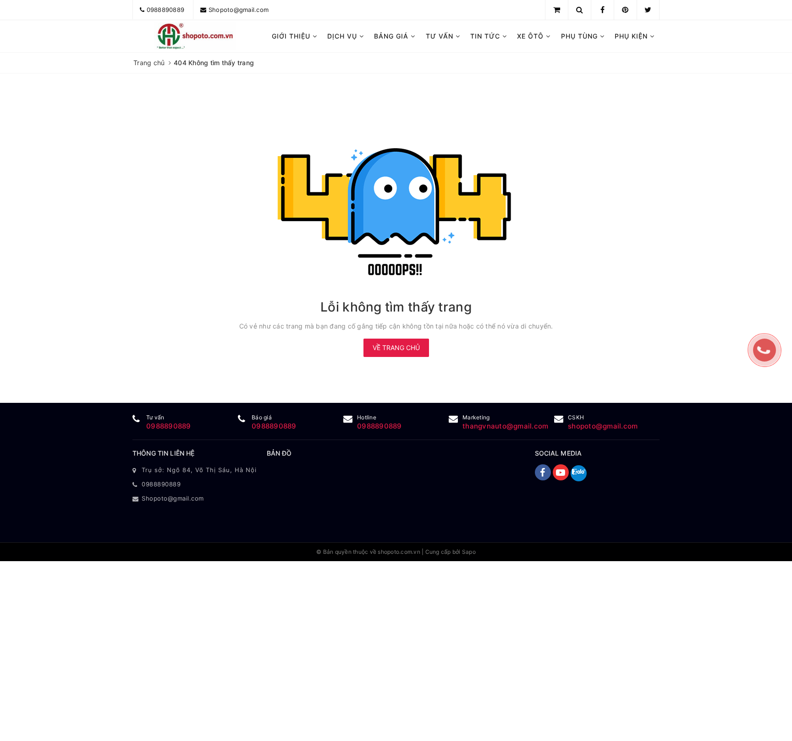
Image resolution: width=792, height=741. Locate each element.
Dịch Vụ (343, 36)
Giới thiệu (292, 36)
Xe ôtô (531, 36)
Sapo (469, 551)
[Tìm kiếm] (579, 9)
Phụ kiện (632, 36)
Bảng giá (392, 36)
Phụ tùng (580, 36)
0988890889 (166, 9)
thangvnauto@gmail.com (505, 426)
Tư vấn (441, 36)
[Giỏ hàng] (556, 9)
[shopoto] (195, 36)
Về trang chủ (396, 347)
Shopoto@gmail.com (239, 9)
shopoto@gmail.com (603, 426)
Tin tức (486, 36)
